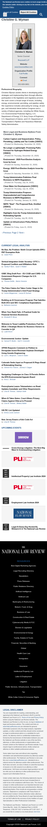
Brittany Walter (22, 403)
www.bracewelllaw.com (24, 67)
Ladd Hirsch (8, 332)
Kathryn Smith (21, 391)
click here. (37, 812)
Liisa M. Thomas (9, 391)
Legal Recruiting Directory (23, 571)
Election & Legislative (23, 628)
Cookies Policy (8, 7)
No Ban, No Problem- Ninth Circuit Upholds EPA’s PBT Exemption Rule (23, 251)
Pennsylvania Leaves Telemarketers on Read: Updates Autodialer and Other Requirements (21, 387)
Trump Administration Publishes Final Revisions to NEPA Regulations (19, 178)
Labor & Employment (23, 676)
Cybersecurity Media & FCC (24, 622)
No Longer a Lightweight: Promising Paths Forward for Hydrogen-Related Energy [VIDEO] (22, 150)
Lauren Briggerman (10, 293)
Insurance (23, 666)
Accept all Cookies (11, 12)
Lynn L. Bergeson (10, 355)
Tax (23, 692)
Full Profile (23, 74)
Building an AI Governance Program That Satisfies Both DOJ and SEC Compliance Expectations (23, 301)
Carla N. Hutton (23, 355)
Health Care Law (23, 653)
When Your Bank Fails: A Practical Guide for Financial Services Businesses (21, 313)
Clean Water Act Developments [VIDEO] (20, 186)
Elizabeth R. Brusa (10, 317)
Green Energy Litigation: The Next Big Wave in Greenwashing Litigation (28, 449)
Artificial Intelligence (23, 591)
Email (25, 80)
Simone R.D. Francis (11, 367)
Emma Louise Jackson (12, 413)
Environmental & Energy (23, 633)
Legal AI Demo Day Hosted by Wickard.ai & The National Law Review (28, 528)
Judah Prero (8, 255)
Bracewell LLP (23, 60)
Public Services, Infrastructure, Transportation (23, 687)
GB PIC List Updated (11, 410)
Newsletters (23, 576)
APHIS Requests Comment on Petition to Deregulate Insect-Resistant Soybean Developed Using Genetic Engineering (23, 350)
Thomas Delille (9, 281)
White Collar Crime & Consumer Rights (23, 697)
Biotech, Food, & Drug (23, 607)
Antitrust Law (23, 597)
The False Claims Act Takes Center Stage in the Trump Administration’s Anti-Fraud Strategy (22, 289)
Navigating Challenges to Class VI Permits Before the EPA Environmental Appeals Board (23, 375)
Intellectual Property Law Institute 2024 (28, 476)
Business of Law (23, 612)
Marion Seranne (21, 281)
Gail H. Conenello (24, 341)
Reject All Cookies (28, 12)
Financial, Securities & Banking (23, 643)
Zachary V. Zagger (26, 367)
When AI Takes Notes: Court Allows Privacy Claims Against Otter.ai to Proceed (20, 399)
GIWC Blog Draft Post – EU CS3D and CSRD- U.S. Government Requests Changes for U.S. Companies (23, 276)
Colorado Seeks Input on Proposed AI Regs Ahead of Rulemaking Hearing (23, 363)
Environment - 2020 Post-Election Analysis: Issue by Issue (22, 160)
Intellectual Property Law (23, 671)
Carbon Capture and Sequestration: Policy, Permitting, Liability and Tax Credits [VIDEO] (22, 140)
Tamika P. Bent (9, 267)
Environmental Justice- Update (15, 338)
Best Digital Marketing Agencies (23, 566)
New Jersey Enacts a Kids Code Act (17, 419)
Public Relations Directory (23, 586)
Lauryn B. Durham (25, 293)
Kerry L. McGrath (10, 379)
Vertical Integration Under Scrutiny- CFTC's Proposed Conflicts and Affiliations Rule (20, 263)
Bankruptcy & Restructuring (23, 602)
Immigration (23, 659)
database (38, 722)
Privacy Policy (39, 717)
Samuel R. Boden (10, 341)
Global (23, 648)
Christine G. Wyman (23, 52)
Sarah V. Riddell (20, 267)
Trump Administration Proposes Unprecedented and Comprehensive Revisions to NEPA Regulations (19, 195)
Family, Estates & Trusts (23, 638)
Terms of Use (26, 717)
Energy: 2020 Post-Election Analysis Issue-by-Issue (23, 169)
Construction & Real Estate (23, 617)
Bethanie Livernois (10, 305)
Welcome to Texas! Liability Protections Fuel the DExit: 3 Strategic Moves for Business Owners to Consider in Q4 (23, 326)
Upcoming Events (11, 428)
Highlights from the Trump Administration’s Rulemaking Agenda (22, 214)
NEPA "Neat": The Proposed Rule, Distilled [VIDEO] (22, 205)
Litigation (23, 682)
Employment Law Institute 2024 (25, 503)
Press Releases (23, 581)
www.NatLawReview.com (11, 726)
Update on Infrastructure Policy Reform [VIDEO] (20, 223)
